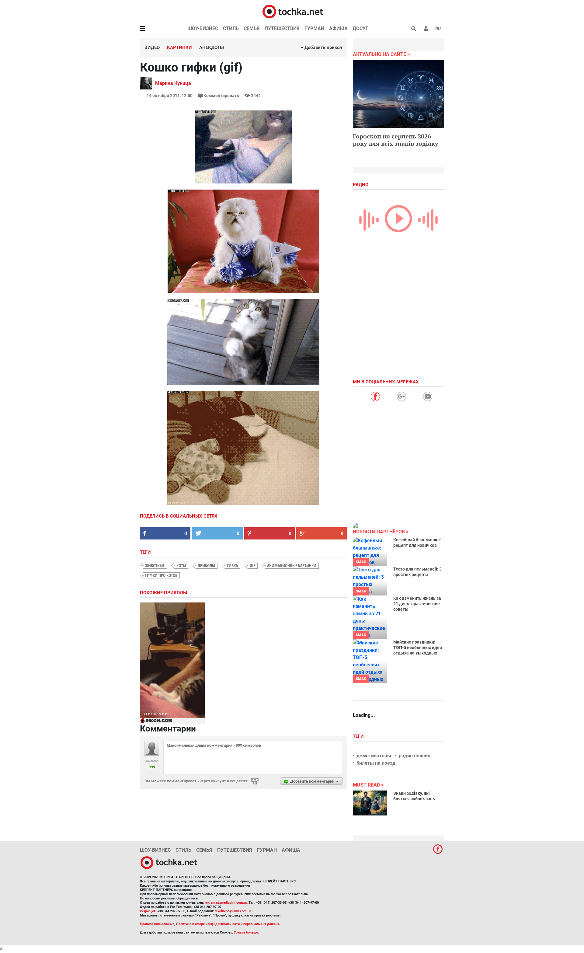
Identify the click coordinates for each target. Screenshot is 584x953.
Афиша (338, 28)
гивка (232, 565)
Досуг (360, 28)
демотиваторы (373, 756)
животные (155, 565)
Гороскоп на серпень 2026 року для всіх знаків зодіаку (395, 140)
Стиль (231, 28)
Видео (152, 47)
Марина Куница (173, 83)
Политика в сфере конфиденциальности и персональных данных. (228, 924)
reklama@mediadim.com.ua (226, 903)
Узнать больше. (246, 932)
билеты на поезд (375, 763)
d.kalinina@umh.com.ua (233, 911)
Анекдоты (211, 47)
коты (181, 565)
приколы (206, 565)
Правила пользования (157, 924)
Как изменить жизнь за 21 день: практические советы (417, 604)
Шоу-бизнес (202, 28)
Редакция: (148, 911)
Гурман (314, 28)
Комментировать (221, 95)
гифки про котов (161, 575)
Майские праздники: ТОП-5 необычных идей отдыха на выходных (417, 647)
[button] (426, 28)
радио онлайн (414, 756)
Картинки (179, 47)
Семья (252, 28)
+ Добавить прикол (321, 47)
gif (252, 565)
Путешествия (282, 28)
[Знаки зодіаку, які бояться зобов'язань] (370, 803)
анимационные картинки (291, 565)
